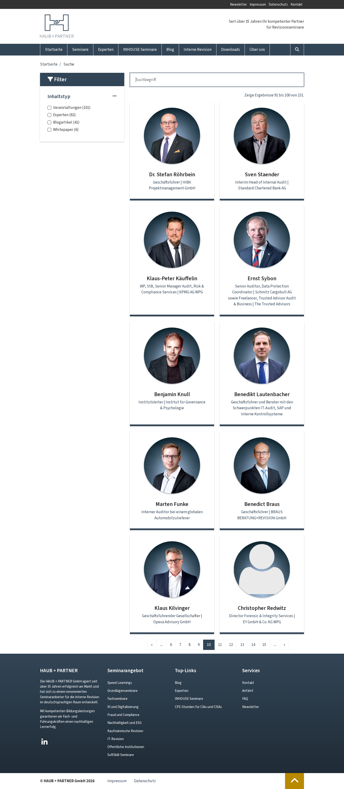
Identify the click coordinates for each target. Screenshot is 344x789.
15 (264, 644)
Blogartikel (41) (66, 122)
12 (231, 644)
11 (220, 644)
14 (253, 644)
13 (242, 644)
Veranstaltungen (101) (72, 107)
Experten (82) (64, 115)
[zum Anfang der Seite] (294, 781)
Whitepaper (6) (66, 129)
